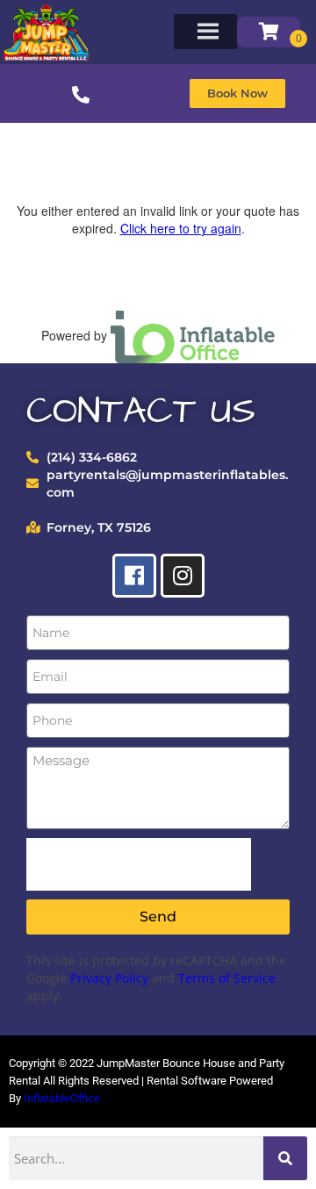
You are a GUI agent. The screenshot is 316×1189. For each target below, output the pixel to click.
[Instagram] (183, 576)
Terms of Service (227, 978)
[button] (237, 93)
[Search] (285, 1158)
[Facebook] (134, 576)
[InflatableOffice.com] (193, 335)
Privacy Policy (109, 978)
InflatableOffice (62, 1098)
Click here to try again (180, 228)
